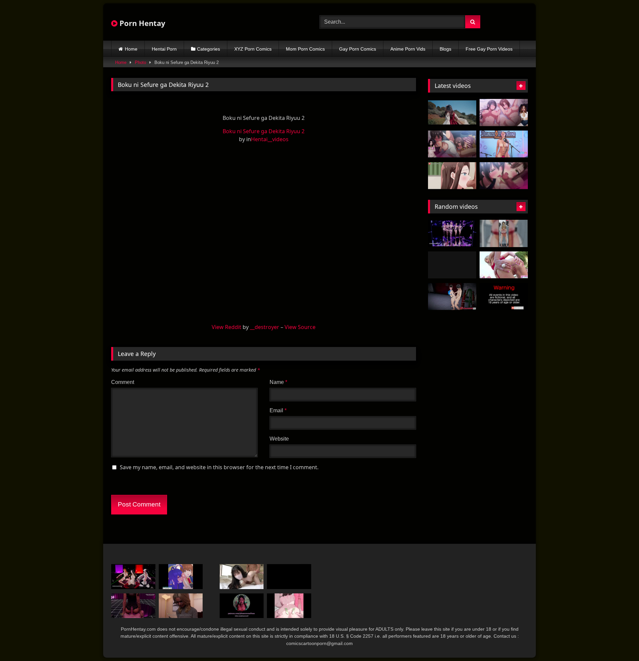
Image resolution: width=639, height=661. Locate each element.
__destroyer (264, 327)
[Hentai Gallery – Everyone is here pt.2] (504, 233)
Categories (208, 49)
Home (131, 49)
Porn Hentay (141, 23)
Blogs (445, 49)
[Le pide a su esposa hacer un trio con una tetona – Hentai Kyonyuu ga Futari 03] (452, 144)
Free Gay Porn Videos (489, 49)
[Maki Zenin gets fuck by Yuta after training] (504, 296)
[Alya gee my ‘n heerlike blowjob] (289, 576)
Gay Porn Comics (357, 49)
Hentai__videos (270, 139)
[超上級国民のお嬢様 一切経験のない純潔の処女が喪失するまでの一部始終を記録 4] (242, 576)
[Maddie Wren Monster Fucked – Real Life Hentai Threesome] (452, 112)
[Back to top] (618, 641)
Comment (122, 382)
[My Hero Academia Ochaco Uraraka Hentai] (289, 605)
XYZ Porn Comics (253, 49)
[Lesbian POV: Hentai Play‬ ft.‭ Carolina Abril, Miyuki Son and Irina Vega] (452, 265)
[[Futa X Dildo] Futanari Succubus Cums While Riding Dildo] (242, 605)
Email (278, 410)
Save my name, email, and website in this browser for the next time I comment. (219, 467)
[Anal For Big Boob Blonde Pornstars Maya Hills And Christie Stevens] (504, 265)
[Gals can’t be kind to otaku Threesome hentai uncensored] (452, 175)
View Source (300, 327)
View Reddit (226, 327)
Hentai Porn (164, 49)
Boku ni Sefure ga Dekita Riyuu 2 (264, 131)
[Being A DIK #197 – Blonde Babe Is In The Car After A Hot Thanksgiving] (181, 605)
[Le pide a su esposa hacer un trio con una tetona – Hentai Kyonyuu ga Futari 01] (504, 112)
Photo (140, 62)
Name (278, 382)
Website (279, 439)
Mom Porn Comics (305, 49)
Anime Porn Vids (407, 49)
